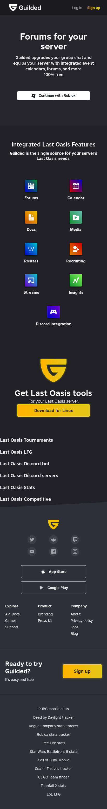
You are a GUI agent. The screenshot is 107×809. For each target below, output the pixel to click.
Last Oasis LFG (16, 452)
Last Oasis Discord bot (25, 464)
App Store (57, 571)
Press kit (45, 620)
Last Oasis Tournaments (26, 440)
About (76, 614)
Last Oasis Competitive (25, 499)
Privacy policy (82, 620)
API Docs (12, 614)
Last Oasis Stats (17, 487)
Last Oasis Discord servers (29, 476)
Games (11, 620)
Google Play (58, 587)
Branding (45, 614)
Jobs (74, 627)
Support (11, 627)
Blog (74, 633)
